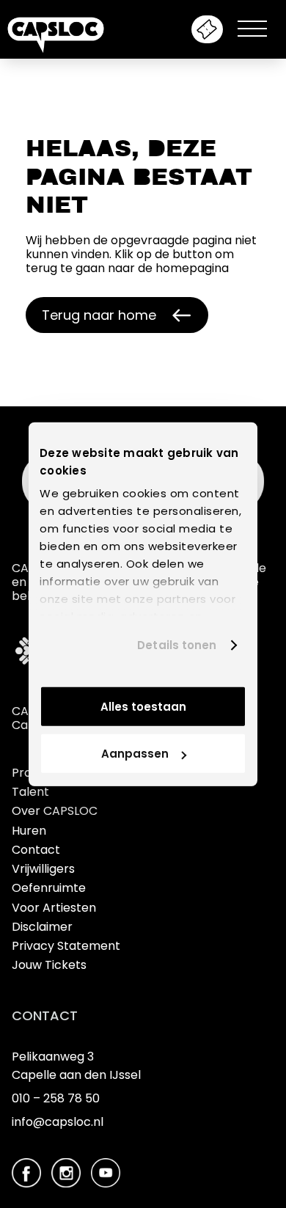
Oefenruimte (49, 888)
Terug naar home (99, 315)
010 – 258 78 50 (56, 1098)
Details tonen (176, 645)
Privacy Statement (66, 946)
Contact (36, 850)
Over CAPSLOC (55, 811)
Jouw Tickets (49, 965)
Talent (30, 792)
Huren (29, 831)
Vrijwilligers (43, 869)
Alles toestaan (143, 706)
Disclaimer (42, 927)
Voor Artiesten (54, 908)
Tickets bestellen (207, 29)
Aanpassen (135, 753)
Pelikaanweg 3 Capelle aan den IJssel (76, 1065)
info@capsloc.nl (57, 1121)
